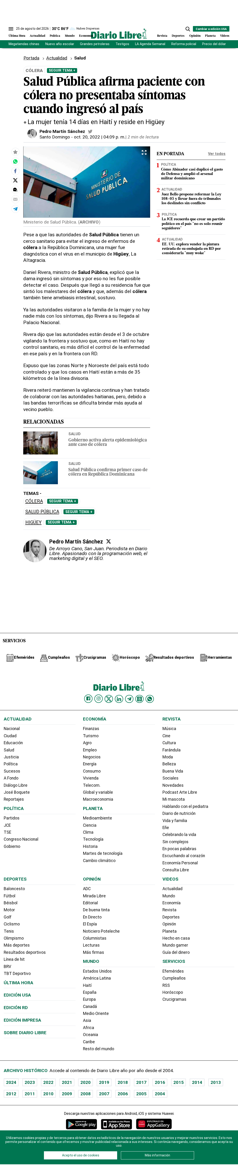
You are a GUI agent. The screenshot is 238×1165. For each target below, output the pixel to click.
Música (169, 728)
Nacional (12, 728)
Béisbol (10, 903)
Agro (87, 742)
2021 (67, 1082)
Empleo (90, 750)
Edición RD (16, 1007)
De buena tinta (96, 910)
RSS (166, 985)
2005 (141, 1093)
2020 (85, 1082)
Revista (162, 35)
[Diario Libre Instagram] (98, 698)
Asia (87, 1020)
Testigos (122, 44)
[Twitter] (108, 541)
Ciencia (89, 825)
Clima (88, 832)
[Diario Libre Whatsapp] (149, 699)
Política (55, 35)
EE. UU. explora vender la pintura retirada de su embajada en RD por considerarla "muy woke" (191, 249)
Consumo (92, 771)
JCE (7, 825)
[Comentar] (15, 190)
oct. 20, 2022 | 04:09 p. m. (99, 137)
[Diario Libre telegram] (129, 699)
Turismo (91, 736)
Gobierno (12, 846)
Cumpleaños (174, 978)
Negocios (92, 757)
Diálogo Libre (15, 785)
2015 (178, 1082)
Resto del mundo (98, 1049)
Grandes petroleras (94, 44)
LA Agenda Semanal (150, 44)
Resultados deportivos (25, 952)
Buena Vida (172, 771)
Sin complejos (175, 841)
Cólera (34, 501)
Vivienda (91, 778)
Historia (90, 846)
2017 (141, 1082)
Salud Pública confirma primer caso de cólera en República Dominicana (108, 472)
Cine (166, 736)
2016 (160, 1082)
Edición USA (17, 995)
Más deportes (17, 945)
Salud (74, 433)
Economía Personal (180, 863)
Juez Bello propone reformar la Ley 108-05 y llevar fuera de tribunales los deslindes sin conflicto (191, 199)
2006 (123, 1093)
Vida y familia (174, 820)
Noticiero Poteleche (101, 931)
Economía (86, 35)
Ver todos (216, 153)
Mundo (70, 35)
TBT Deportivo (17, 973)
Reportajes (14, 799)
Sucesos (12, 771)
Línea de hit (14, 959)
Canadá (90, 1006)
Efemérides (173, 971)
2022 (48, 1082)
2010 (48, 1093)
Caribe (89, 1042)
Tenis (9, 931)
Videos (224, 35)
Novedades (173, 785)
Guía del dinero (176, 952)
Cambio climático (99, 860)
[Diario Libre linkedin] (119, 699)
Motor (9, 910)
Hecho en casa (176, 938)
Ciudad (10, 736)
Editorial (90, 903)
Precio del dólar (214, 44)
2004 (160, 1093)
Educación (13, 742)
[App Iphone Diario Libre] (116, 1124)
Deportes (178, 35)
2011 (30, 1093)
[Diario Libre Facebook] (88, 698)
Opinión (195, 35)
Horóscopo (172, 992)
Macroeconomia (98, 799)
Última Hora (17, 35)
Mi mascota (173, 799)
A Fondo (11, 778)
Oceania (90, 1034)
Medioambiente (97, 818)
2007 (104, 1093)
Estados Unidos (97, 971)
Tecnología (93, 839)
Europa (89, 999)
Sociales (170, 778)
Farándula (171, 750)
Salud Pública (42, 511)
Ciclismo (12, 924)
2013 (216, 1082)
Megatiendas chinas (24, 44)
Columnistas (94, 938)
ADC (87, 888)
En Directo (92, 917)
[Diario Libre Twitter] (109, 699)
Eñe (165, 827)
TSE (7, 832)
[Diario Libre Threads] (139, 699)
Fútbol (9, 896)
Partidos (12, 818)
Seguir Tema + (62, 70)
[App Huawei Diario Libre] (154, 1124)
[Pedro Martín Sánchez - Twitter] (90, 131)
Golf (7, 917)
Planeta (210, 35)
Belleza (169, 764)
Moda (167, 757)
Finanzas (91, 728)
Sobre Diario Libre (25, 1032)
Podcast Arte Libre (179, 792)
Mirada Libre (94, 896)
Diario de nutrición (178, 813)
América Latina (97, 978)
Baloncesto (14, 888)
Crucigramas (174, 999)
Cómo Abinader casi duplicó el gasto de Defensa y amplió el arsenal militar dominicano (192, 174)
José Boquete (17, 792)
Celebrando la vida (179, 834)
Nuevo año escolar (59, 44)
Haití (87, 985)
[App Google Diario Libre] (81, 1124)
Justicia (11, 757)
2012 (11, 1093)
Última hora (18, 982)
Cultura (169, 742)
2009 (67, 1093)
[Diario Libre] (119, 33)
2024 (11, 1082)
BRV (7, 966)
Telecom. (91, 785)
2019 (104, 1082)
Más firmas (93, 952)
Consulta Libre (175, 870)
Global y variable (98, 792)
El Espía (90, 924)
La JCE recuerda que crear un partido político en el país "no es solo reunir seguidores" (193, 223)
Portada (31, 58)
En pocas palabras (179, 848)
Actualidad (37, 35)
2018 (123, 1082)
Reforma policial (183, 44)
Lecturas (91, 945)
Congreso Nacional (21, 839)
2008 (85, 1093)
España (89, 992)
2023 (30, 1082)
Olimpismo (14, 938)
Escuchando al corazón (183, 855)
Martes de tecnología (102, 853)
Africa (88, 1027)
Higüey (33, 522)
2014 (197, 1082)
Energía (89, 764)
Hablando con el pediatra (185, 806)
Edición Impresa (22, 1020)
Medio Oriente (96, 1013)
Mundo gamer (175, 945)
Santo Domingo (55, 137)
